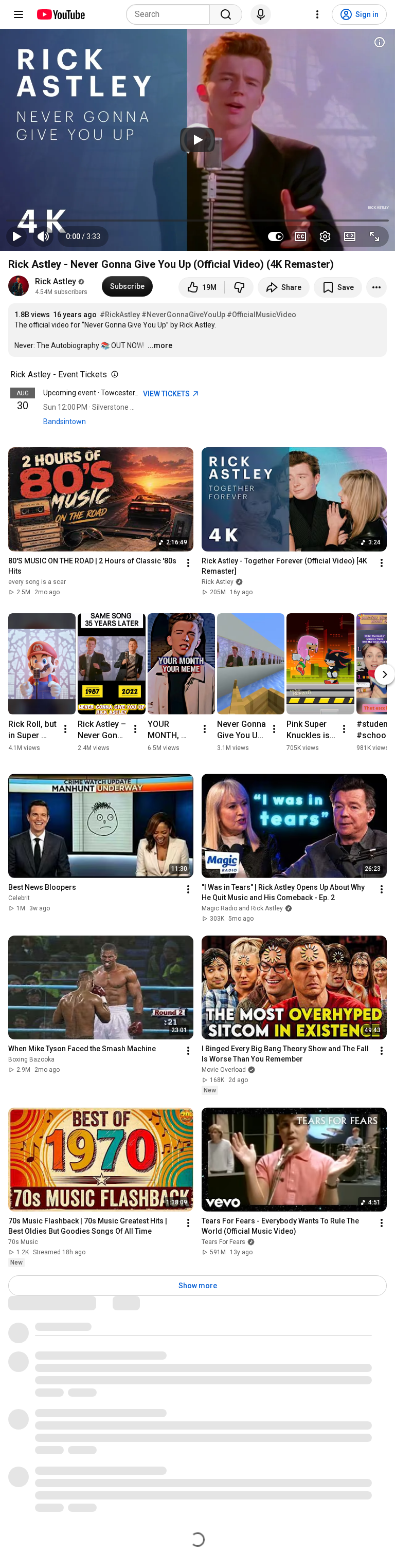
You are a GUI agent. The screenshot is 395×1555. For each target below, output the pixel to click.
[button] (83, 236)
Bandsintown (64, 421)
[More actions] (376, 287)
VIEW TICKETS (167, 394)
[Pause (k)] (16, 236)
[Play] (197, 139)
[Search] (225, 14)
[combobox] (171, 14)
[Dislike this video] (239, 287)
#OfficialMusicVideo (261, 314)
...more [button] (160, 345)
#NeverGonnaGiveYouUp (183, 314)
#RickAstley (120, 314)
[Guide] (18, 14)
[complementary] (112, 374)
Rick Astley (55, 281)
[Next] (384, 674)
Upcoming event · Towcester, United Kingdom (116, 393)
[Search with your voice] (260, 14)
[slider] (197, 220)
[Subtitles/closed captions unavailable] (300, 236)
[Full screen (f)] (374, 236)
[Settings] (317, 14)
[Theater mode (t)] (349, 236)
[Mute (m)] (43, 236)
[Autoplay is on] (275, 236)
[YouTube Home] (60, 14)
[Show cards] (379, 42)
